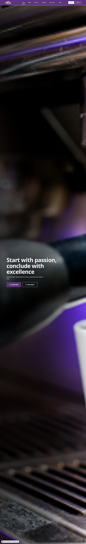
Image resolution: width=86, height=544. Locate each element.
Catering (44, 2)
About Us (36, 2)
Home (23, 2)
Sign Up (78, 2)
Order (29, 2)
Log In (71, 2)
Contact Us (52, 2)
